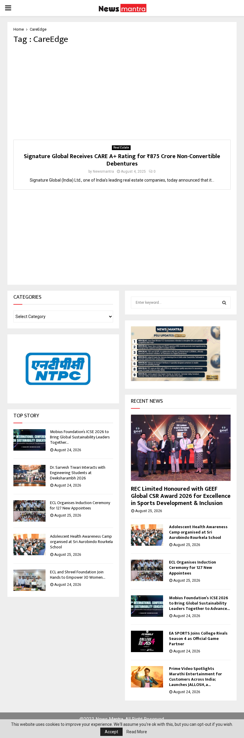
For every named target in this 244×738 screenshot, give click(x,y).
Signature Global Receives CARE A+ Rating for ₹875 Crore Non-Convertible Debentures (122, 160)
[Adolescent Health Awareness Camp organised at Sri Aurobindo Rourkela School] (29, 544)
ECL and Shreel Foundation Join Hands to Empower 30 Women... (77, 575)
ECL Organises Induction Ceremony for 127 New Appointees (80, 505)
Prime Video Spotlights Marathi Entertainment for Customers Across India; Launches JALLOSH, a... (195, 676)
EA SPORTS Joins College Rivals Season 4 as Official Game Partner (198, 638)
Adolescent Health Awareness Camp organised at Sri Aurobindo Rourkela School (81, 541)
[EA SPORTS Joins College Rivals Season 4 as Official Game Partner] (147, 641)
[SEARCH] (224, 303)
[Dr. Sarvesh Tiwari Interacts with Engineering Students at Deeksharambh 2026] (29, 475)
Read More (136, 732)
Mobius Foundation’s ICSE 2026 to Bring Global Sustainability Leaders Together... (80, 437)
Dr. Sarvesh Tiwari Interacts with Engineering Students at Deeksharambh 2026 (77, 472)
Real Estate (121, 147)
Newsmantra (103, 171)
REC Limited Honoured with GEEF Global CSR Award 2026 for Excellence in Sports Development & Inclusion (181, 496)
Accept (111, 731)
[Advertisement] (122, 92)
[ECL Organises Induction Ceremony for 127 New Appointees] (29, 511)
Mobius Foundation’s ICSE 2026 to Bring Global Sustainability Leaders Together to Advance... (199, 603)
